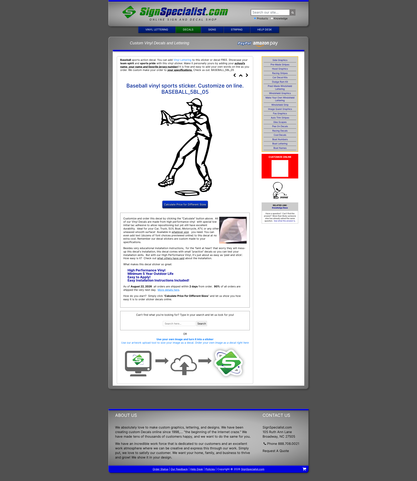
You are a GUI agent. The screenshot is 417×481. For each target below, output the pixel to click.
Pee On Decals (280, 126)
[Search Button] (293, 12)
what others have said (170, 258)
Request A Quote (276, 451)
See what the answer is (284, 221)
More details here (168, 289)
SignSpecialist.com (252, 469)
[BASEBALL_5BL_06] (247, 75)
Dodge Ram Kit (280, 81)
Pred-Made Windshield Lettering (280, 87)
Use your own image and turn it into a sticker (185, 339)
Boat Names (280, 148)
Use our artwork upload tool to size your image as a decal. (185, 342)
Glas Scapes (280, 122)
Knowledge (281, 18)
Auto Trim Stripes (280, 117)
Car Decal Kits (280, 77)
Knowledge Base (280, 208)
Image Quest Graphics (280, 109)
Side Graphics (280, 60)
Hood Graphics (280, 68)
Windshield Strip (280, 104)
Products (262, 18)
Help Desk (264, 29)
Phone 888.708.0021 (283, 444)
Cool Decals (280, 134)
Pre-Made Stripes (280, 64)
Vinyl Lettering (156, 29)
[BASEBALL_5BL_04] (234, 75)
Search (201, 323)
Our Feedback (179, 469)
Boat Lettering (280, 143)
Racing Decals (280, 130)
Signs (212, 29)
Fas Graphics (280, 113)
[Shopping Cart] (304, 469)
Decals (188, 29)
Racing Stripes (280, 73)
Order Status (160, 469)
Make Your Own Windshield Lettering (280, 99)
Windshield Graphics (280, 93)
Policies (210, 469)
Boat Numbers (280, 139)
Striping (237, 29)
